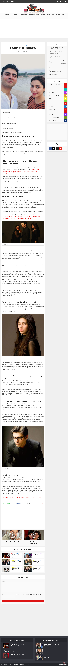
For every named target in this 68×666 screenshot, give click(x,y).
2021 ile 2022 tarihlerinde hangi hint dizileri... (51, 645)
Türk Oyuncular (50, 14)
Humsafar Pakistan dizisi (15, 499)
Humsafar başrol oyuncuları (17, 497)
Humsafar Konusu (30, 497)
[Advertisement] (34, 29)
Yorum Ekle (25, 51)
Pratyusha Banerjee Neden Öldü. (57, 60)
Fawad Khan (6, 497)
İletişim (12, 1)
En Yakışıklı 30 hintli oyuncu (56, 74)
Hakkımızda (8, 1)
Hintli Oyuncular (23, 14)
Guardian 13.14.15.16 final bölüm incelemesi (16, 562)
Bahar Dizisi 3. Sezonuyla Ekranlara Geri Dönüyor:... (38, 556)
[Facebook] (50, 148)
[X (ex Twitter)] (57, 148)
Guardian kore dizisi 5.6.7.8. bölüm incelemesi (16, 569)
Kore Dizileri (32, 14)
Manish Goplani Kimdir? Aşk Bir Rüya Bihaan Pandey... (51, 656)
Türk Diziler (39, 553)
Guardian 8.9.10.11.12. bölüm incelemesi (37, 562)
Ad (2, 594)
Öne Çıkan (26, 45)
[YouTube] (60, 148)
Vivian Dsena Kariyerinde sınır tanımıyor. (17, 655)
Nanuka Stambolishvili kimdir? (51, 650)
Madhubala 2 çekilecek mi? (56, 47)
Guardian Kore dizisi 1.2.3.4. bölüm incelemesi (38, 569)
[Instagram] (53, 148)
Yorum (3, 581)
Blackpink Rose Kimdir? (55, 66)
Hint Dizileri (14, 14)
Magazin (58, 14)
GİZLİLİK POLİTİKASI (63, 664)
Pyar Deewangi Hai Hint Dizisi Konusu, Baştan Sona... (10, 650)
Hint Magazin (6, 14)
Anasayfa (3, 1)
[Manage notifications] (64, 663)
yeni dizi (40, 499)
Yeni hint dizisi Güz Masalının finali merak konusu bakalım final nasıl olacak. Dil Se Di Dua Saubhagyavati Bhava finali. (21, 171)
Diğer (63, 14)
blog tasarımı (12, 664)
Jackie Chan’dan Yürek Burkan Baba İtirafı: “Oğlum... (15, 556)
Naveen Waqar (33, 499)
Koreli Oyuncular (40, 14)
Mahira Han (25, 499)
